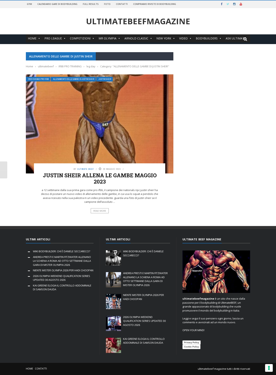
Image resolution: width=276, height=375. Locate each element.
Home (29, 368)
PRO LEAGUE (53, 38)
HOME (32, 38)
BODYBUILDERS (207, 38)
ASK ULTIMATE (236, 38)
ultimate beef (85, 169)
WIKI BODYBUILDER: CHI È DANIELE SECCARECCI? (61, 251)
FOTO (107, 3)
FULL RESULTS (91, 3)
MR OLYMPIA (107, 38)
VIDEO (183, 38)
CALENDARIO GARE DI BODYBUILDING (57, 3)
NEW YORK (163, 38)
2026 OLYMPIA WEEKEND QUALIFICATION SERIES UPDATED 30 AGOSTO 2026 (61, 278)
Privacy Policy (191, 342)
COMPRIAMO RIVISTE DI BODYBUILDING (154, 3)
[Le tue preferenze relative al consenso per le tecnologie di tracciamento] (269, 368)
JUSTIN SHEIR (105, 79)
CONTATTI (122, 3)
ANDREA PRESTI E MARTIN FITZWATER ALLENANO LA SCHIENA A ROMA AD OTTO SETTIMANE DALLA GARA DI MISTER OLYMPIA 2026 (62, 261)
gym (29, 3)
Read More (99, 210)
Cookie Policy (191, 346)
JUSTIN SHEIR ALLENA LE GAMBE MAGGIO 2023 (100, 178)
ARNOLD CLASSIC (136, 38)
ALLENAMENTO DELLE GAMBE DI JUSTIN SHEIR (73, 79)
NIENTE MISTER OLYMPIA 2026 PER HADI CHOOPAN (63, 270)
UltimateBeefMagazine (138, 21)
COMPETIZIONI (80, 38)
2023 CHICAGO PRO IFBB (38, 79)
